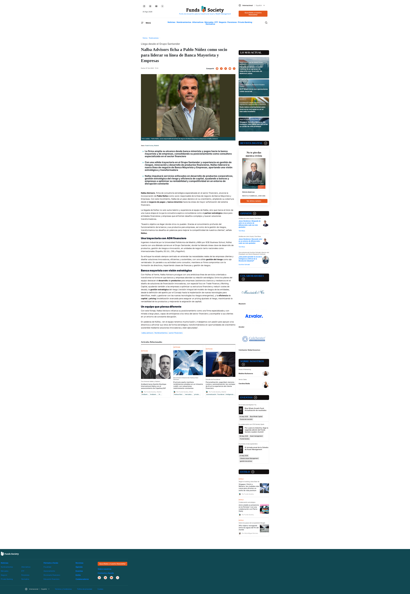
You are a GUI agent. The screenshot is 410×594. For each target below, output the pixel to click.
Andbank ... (145, 394)
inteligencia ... (230, 394)
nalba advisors (147, 333)
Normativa (210, 24)
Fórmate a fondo (51, 563)
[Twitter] (162, 6)
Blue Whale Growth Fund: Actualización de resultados (255, 409)
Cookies (100, 589)
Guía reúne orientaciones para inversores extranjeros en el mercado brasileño (252, 109)
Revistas (79, 563)
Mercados (209, 22)
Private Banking (245, 22)
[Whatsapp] (234, 68)
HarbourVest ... (179, 394)
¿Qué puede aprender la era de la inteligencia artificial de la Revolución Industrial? (250, 259)
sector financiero (176, 333)
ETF (216, 22)
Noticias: (172, 22)
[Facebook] (221, 68)
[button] (253, 5)
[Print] (230, 68)
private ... (197, 394)
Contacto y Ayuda (106, 573)
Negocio (222, 22)
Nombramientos (184, 22)
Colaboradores (252, 276)
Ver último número (254, 201)
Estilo (245, 471)
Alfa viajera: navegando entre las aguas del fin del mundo (249, 528)
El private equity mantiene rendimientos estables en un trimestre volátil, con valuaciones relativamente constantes (188, 385)
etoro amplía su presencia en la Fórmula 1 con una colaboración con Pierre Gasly (249, 508)
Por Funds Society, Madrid (152, 392)
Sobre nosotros (252, 361)
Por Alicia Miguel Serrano (250, 533)
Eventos (246, 397)
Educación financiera (51, 579)
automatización (211, 394)
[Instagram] (150, 6)
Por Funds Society (248, 494)
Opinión (246, 213)
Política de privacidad (84, 589)
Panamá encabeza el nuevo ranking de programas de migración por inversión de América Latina (251, 70)
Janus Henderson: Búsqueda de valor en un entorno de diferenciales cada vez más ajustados (250, 224)
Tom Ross (242, 231)
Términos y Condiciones (63, 589)
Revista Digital (251, 143)
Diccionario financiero (52, 575)
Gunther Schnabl (244, 264)
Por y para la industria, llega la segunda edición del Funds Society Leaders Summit (256, 430)
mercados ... (189, 394)
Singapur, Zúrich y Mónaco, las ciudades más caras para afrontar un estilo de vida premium (254, 124)
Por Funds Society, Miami (184, 392)
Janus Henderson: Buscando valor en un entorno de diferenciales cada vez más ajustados (250, 241)
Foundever (221, 394)
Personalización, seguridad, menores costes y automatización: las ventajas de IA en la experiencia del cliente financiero (220, 385)
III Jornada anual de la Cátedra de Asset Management (256, 448)
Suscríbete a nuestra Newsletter (253, 14)
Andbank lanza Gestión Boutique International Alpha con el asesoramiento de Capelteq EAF (153, 386)
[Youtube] (156, 6)
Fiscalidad (47, 567)
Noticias (4, 563)
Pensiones (232, 22)
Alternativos (198, 22)
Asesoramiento (49, 571)
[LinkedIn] (144, 6)
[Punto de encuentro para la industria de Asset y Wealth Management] (205, 10)
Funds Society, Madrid (152, 145)
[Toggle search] (266, 22)
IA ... (160, 394)
